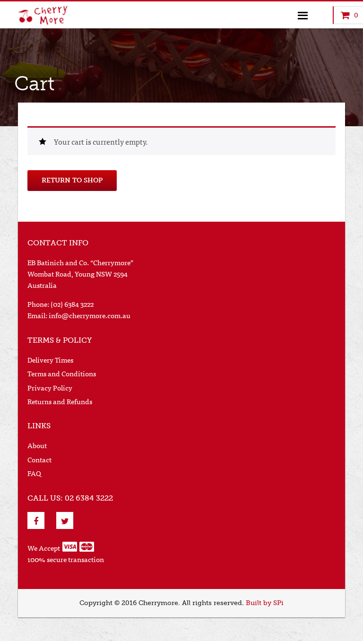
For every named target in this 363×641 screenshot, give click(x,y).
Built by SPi (265, 603)
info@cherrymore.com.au (89, 315)
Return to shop (72, 180)
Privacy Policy (49, 387)
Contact (39, 459)
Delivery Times (50, 359)
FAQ (34, 473)
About (37, 445)
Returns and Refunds (59, 401)
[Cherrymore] (48, 15)
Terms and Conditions (61, 373)
